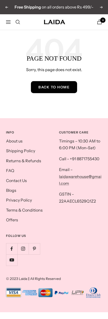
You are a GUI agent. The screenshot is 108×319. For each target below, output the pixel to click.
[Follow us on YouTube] (11, 260)
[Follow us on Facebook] (11, 248)
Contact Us (16, 180)
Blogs (11, 190)
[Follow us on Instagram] (23, 248)
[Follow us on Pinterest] (34, 248)
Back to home (54, 87)
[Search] (18, 22)
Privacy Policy (19, 200)
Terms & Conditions (24, 210)
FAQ (10, 170)
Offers (12, 219)
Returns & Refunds (23, 160)
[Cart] (99, 22)
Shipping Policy (20, 150)
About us (14, 140)
